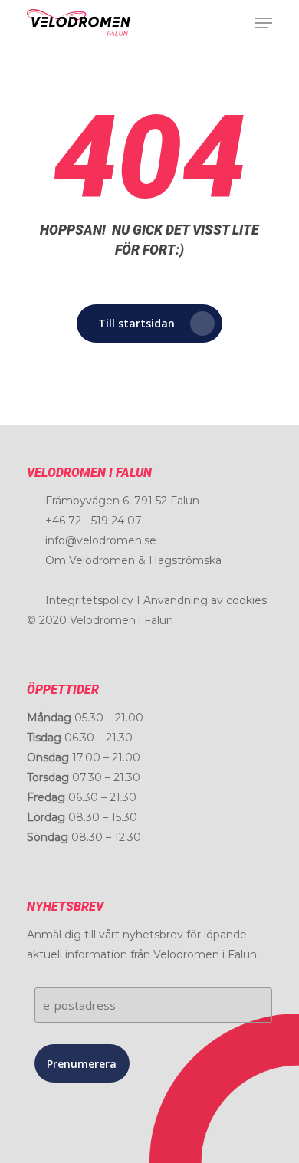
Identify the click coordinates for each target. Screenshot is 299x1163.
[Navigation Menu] (263, 23)
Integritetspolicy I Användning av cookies (156, 600)
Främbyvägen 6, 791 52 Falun (122, 501)
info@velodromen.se (100, 540)
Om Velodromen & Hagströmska (133, 560)
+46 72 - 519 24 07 (93, 520)
